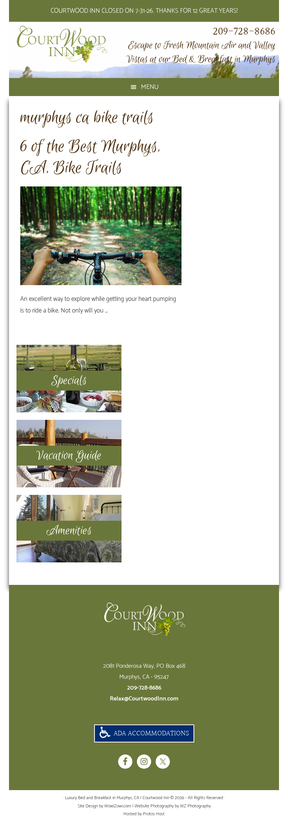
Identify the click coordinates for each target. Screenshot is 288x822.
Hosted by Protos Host (144, 813)
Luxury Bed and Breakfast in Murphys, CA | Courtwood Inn (72, 44)
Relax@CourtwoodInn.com (144, 699)
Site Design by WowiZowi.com (104, 806)
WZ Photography (195, 806)
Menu (150, 87)
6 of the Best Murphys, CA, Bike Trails (90, 157)
